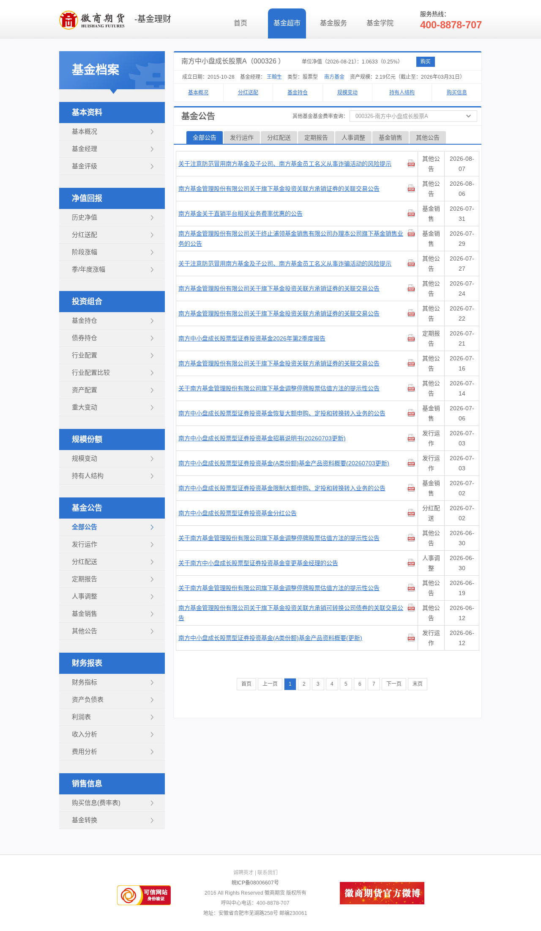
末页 (418, 684)
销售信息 (87, 784)
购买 (426, 62)
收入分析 (84, 734)
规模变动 (84, 458)
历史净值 (84, 217)
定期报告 (84, 578)
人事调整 (84, 596)
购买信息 (457, 93)
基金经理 (84, 148)
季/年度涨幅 (88, 269)
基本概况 (84, 131)
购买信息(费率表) (96, 802)
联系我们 (267, 873)
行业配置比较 (91, 372)
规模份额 (87, 439)
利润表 (81, 716)
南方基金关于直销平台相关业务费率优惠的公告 (240, 213)
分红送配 (84, 234)
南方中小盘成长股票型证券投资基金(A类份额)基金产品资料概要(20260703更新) (283, 463)
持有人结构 (88, 475)
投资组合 (87, 301)
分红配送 (84, 561)
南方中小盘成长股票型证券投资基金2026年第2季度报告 (251, 338)
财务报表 (87, 663)
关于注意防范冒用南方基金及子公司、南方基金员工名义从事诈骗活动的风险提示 (284, 163)
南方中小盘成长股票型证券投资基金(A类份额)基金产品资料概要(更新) (270, 637)
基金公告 (87, 508)
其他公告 (84, 630)
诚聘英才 (243, 873)
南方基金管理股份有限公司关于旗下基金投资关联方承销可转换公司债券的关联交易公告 (290, 612)
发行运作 (84, 544)
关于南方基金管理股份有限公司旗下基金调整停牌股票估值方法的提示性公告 (279, 388)
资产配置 (84, 389)
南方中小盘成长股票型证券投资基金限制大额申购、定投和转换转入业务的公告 (281, 488)
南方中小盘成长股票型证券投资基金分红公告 (237, 513)
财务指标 (84, 682)
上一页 (270, 684)
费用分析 (84, 751)
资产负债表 (88, 699)
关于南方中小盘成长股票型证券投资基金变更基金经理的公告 (258, 563)
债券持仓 (84, 337)
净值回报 (87, 198)
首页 (240, 23)
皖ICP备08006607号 (255, 883)
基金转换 (84, 820)
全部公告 (84, 526)
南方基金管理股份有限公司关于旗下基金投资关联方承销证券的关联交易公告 (279, 188)
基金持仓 (84, 320)
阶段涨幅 (84, 251)
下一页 (394, 684)
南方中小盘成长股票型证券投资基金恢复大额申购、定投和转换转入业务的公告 (281, 413)
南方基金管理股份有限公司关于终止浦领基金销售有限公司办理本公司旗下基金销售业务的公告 (290, 238)
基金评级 (84, 166)
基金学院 (379, 23)
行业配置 (84, 355)
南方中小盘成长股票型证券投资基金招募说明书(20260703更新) (262, 438)
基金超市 (287, 23)
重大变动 (84, 407)
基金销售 (84, 613)
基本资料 (87, 112)
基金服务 (333, 23)
